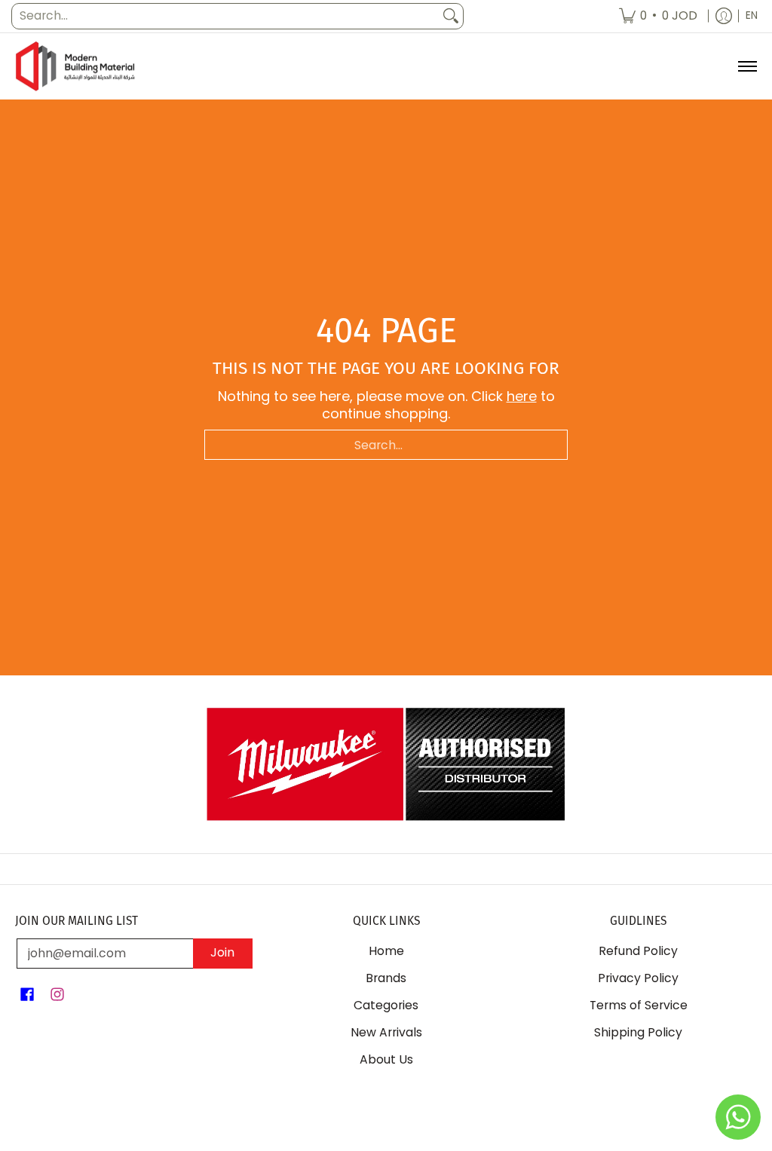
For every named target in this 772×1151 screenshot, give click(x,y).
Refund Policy (638, 951)
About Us (386, 1059)
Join (222, 952)
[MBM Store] (75, 66)
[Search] (451, 16)
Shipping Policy (638, 1032)
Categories (386, 1005)
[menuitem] (658, 16)
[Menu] (747, 66)
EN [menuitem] (752, 15)
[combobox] (225, 16)
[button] (27, 995)
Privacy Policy (638, 978)
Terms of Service (639, 1005)
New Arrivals (386, 1032)
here (522, 396)
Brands (386, 978)
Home (386, 951)
